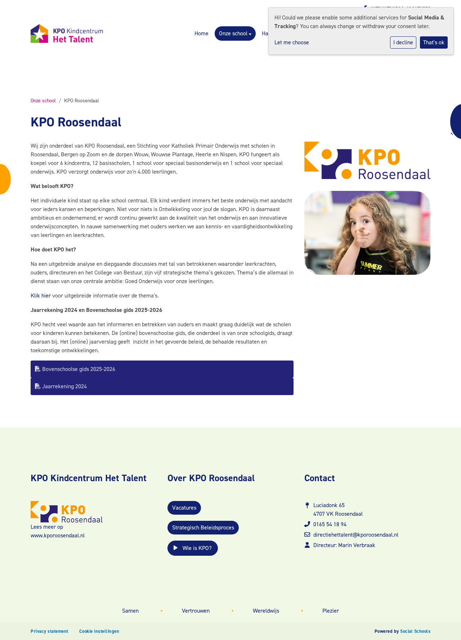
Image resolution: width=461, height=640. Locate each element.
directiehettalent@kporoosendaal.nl (355, 534)
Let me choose (291, 42)
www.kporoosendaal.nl (58, 535)
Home (201, 33)
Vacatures (184, 507)
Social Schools (415, 631)
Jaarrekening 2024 (64, 386)
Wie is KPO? (196, 548)
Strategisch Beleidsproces (203, 527)
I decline (403, 42)
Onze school (234, 33)
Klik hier (41, 295)
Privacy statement (49, 631)
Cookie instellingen (99, 631)
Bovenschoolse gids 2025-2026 (78, 369)
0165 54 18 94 (329, 524)
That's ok (433, 42)
